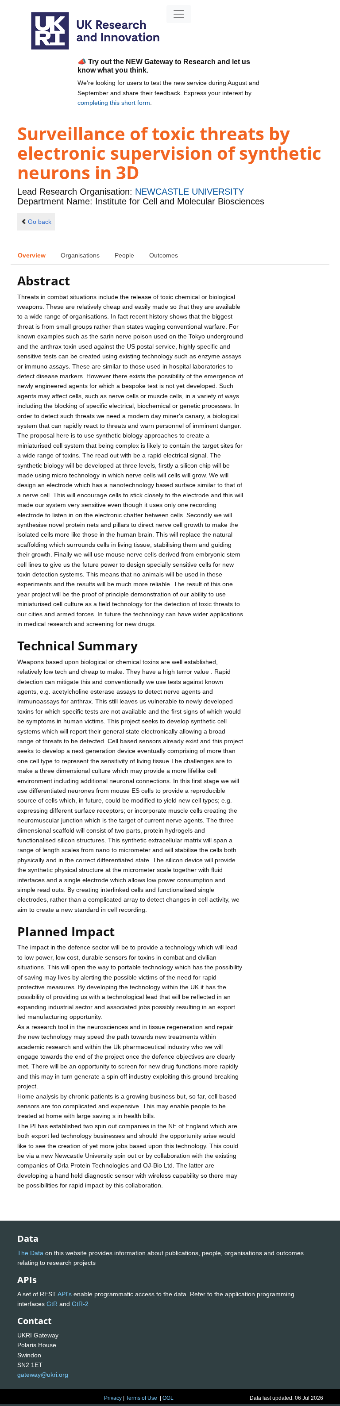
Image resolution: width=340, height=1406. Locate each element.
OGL (168, 1398)
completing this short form (113, 102)
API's (65, 1294)
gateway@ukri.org (42, 1374)
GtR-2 (80, 1303)
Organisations (80, 255)
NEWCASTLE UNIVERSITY (189, 191)
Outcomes (163, 255)
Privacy (113, 1398)
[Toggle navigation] (178, 14)
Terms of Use (141, 1398)
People (124, 255)
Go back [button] (39, 221)
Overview (32, 255)
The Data (30, 1252)
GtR (52, 1303)
